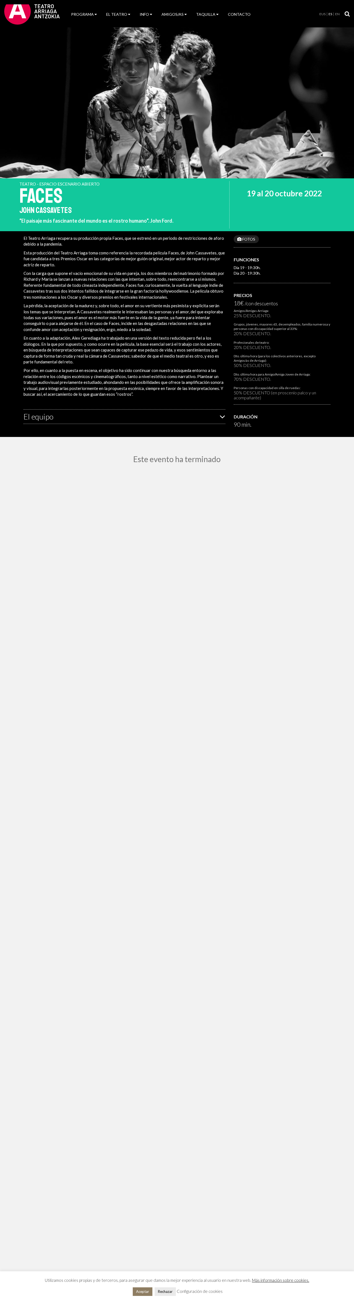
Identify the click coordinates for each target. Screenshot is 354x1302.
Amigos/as (173, 14)
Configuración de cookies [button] (200, 1291)
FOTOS (248, 239)
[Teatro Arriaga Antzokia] (32, 14)
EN (337, 14)
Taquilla (205, 14)
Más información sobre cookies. (280, 1280)
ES (330, 14)
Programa (82, 14)
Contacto (239, 14)
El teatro (116, 14)
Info (144, 14)
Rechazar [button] (165, 1291)
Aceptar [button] (142, 1291)
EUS (322, 14)
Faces (41, 196)
